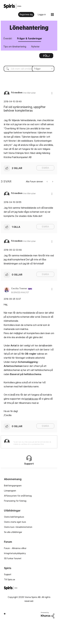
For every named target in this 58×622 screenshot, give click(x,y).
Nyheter (35, 46)
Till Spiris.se (9, 579)
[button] (52, 93)
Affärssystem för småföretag (18, 495)
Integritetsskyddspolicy (15, 553)
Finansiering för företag (15, 501)
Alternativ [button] (46, 56)
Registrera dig (26, 14)
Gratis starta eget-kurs (15, 522)
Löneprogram (10, 490)
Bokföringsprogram (13, 485)
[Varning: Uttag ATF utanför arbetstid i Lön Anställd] (52, 181)
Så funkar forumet (12, 558)
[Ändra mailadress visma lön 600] (47, 181)
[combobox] (29, 68)
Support (7, 574)
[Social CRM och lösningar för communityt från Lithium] (47, 615)
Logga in (42, 14)
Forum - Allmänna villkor (15, 548)
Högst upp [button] (5, 614)
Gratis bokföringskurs (14, 517)
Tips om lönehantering (14, 46)
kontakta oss (31, 398)
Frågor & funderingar (29, 38)
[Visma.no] (12, 6)
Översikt (7, 38)
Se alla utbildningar (13, 532)
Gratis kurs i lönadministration (18, 527)
